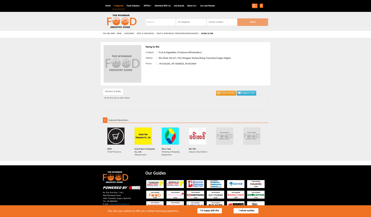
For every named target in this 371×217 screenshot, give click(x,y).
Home (108, 6)
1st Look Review (207, 6)
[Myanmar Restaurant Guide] (235, 195)
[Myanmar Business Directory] (195, 184)
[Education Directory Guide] (256, 195)
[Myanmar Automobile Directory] (215, 195)
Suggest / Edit (248, 93)
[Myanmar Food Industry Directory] (155, 195)
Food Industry (133, 6)
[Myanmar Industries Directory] (256, 184)
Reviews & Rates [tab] (113, 92)
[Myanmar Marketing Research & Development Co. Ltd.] (121, 189)
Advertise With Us (163, 6)
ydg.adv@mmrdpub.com (120, 204)
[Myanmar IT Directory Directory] (215, 184)
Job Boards (179, 6)
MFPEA (147, 6)
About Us (191, 6)
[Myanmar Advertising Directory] (195, 195)
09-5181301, (165, 64)
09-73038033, (178, 64)
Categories (118, 6)
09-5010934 (190, 64)
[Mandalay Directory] (175, 184)
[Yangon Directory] (155, 184)
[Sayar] (235, 184)
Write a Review (228, 93)
